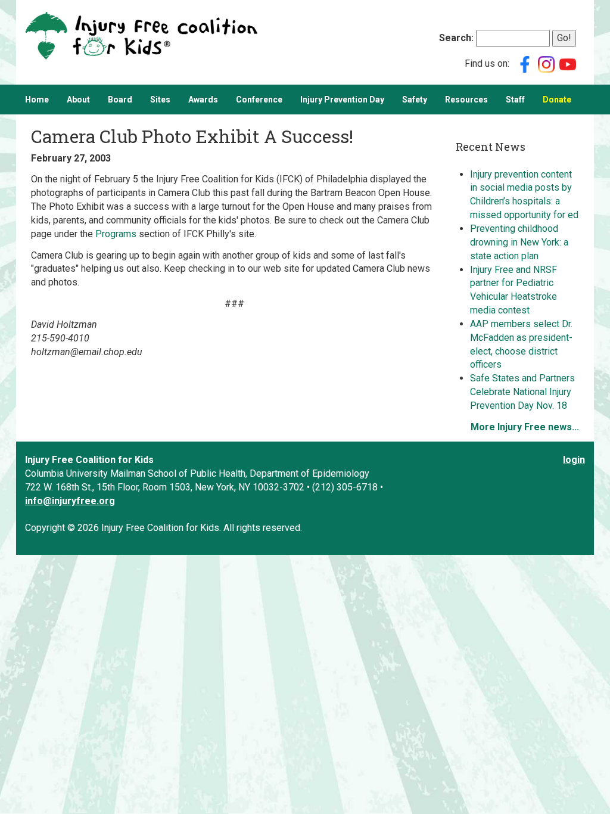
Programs (115, 234)
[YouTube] (567, 63)
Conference (259, 99)
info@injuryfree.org (70, 501)
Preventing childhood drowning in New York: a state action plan (519, 242)
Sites (160, 99)
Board (120, 99)
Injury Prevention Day (342, 99)
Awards (203, 99)
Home (37, 99)
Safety (414, 99)
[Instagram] (546, 63)
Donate (557, 99)
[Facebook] (524, 63)
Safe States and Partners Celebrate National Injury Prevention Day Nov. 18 (522, 391)
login (574, 459)
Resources (466, 99)
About (78, 99)
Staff (515, 99)
